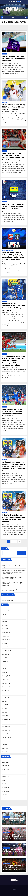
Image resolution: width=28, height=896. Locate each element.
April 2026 (5, 625)
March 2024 (5, 715)
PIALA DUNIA (5, 787)
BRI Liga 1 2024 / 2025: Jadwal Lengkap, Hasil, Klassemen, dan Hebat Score (13, 58)
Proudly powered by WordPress (10, 887)
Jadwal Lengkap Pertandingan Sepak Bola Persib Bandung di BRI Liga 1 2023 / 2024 (13, 206)
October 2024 (5, 690)
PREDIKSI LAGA (10, 250)
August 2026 (5, 610)
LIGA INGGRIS (6, 776)
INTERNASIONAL (7, 773)
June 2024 (5, 704)
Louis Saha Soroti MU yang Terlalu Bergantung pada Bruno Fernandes (13, 820)
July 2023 (4, 744)
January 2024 (5, 723)
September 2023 (6, 737)
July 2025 (4, 657)
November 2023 (6, 730)
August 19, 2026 (9, 822)
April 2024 (5, 712)
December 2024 (6, 683)
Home (14, 892)
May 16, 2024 (6, 524)
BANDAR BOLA (6, 765)
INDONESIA (4, 53)
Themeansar (13, 889)
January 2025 (5, 679)
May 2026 (4, 621)
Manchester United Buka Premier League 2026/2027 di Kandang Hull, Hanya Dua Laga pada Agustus (13, 584)
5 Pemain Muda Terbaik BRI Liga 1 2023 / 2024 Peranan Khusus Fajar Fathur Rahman (14, 107)
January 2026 (5, 636)
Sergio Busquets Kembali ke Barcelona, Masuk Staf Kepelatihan (13, 851)
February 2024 (6, 719)
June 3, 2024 (6, 162)
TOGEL (4, 798)
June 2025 (5, 661)
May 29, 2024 (6, 261)
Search (4, 548)
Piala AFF (4, 780)
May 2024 (4, 708)
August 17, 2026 (9, 853)
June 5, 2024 (6, 111)
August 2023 (5, 741)
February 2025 (6, 676)
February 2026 (6, 632)
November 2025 (6, 643)
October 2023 (5, 733)
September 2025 (6, 650)
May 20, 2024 (6, 473)
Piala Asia (4, 783)
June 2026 (5, 618)
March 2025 (5, 672)
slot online (5, 794)
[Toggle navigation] (13, 17)
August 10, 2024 (7, 63)
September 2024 (6, 694)
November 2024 (6, 686)
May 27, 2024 (6, 367)
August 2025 (5, 654)
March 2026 (5, 628)
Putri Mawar (17, 63)
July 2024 (4, 701)
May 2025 (4, 665)
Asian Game (5, 762)
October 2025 (5, 647)
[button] (23, 17)
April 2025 (5, 668)
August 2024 (5, 697)
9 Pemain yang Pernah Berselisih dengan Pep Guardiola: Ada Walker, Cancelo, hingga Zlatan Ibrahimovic (13, 572)
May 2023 (4, 752)
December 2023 (6, 726)
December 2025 (6, 639)
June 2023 (5, 748)
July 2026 (4, 614)
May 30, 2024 (6, 211)
